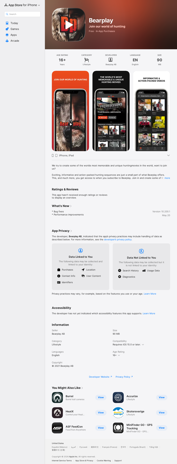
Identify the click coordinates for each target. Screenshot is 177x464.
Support (118, 461)
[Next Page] (173, 110)
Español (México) (59, 447)
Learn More (150, 293)
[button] (22, 23)
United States (58, 443)
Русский (83, 447)
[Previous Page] (48, 110)
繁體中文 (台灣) (58, 450)
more (167, 178)
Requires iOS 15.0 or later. (127, 344)
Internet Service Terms (62, 461)
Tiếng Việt (153, 447)
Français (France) (109, 447)
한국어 (123, 447)
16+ (115, 355)
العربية (73, 447)
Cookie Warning (104, 461)
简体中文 (95, 447)
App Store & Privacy (84, 461)
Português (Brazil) (138, 447)
